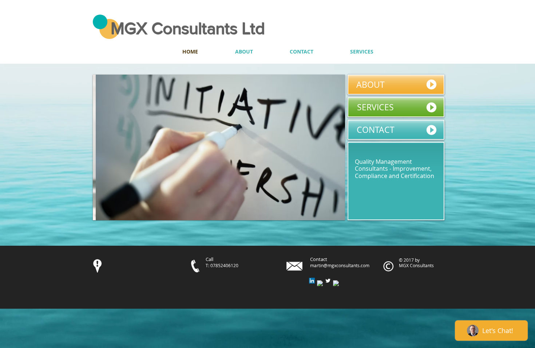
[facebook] (320, 283)
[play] (329, 214)
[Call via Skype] (415, 51)
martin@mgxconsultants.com (339, 265)
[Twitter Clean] (328, 281)
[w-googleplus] (336, 283)
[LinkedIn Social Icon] (312, 281)
